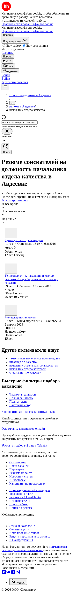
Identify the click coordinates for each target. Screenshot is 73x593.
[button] (6, 75)
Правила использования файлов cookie (27, 31)
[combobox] (20, 122)
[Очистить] (7, 131)
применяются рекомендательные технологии (34, 548)
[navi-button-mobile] (5, 87)
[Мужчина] (11, 233)
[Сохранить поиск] (5, 147)
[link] (8, 66)
